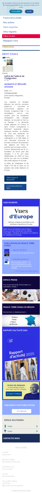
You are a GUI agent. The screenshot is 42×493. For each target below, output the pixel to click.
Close (29, 11)
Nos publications (8, 476)
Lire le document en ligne (14, 187)
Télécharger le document (12, 178)
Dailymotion (6, 455)
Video (10, 426)
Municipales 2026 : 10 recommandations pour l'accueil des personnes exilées (21, 265)
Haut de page (21, 447)
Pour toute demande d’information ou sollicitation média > (17, 286)
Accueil (5, 474)
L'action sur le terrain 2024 (22, 253)
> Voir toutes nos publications (26, 271)
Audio (10, 431)
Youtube (5, 452)
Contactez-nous (8, 467)
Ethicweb (16, 462)
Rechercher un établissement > (15, 312)
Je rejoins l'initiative (14, 394)
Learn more (16, 11)
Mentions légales (8, 459)
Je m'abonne (21, 411)
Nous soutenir (7, 469)
